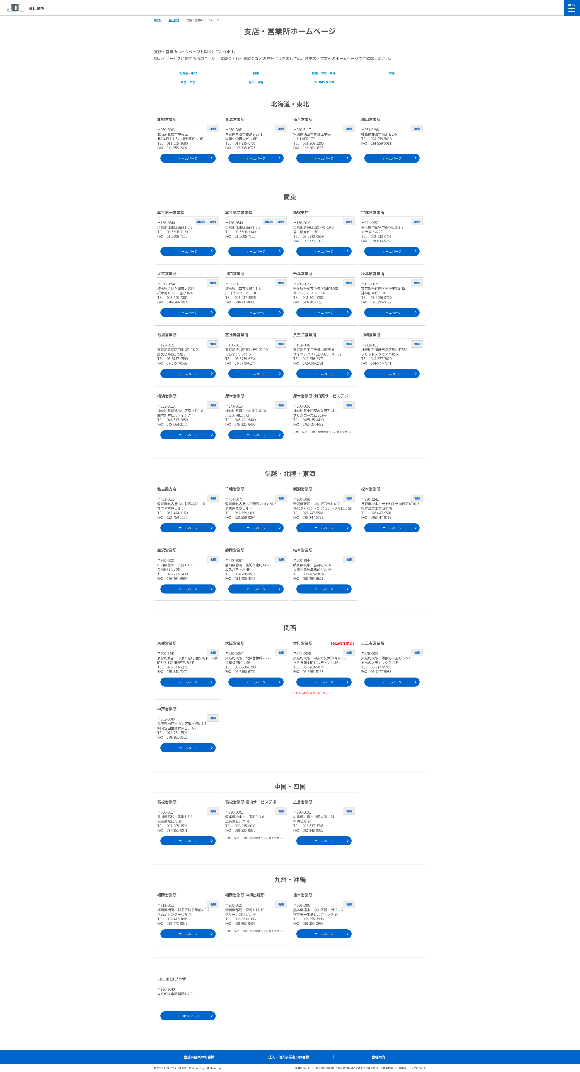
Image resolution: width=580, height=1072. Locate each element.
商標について (302, 1068)
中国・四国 (188, 82)
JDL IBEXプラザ (323, 82)
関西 (392, 73)
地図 (213, 128)
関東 (256, 73)
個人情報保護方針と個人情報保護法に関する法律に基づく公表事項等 (354, 1068)
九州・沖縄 (256, 82)
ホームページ (188, 158)
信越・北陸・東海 (324, 73)
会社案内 (36, 8)
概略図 (200, 222)
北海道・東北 (188, 73)
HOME (158, 20)
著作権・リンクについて (412, 1068)
